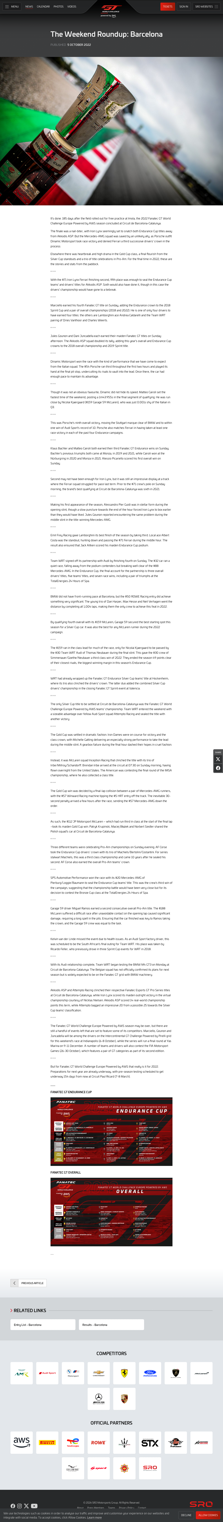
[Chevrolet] (99, 1373)
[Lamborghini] (176, 1373)
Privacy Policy (126, 1507)
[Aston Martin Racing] (21, 1373)
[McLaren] (201, 1373)
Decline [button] (186, 1515)
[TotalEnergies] (73, 1442)
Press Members (95, 1507)
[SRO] (150, 1468)
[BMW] (73, 1373)
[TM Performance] (176, 1442)
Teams (111, 1507)
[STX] (150, 1442)
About (80, 1507)
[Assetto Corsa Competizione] (201, 1442)
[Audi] (47, 1373)
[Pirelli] (47, 1442)
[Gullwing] (73, 1468)
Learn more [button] (94, 1517)
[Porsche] (124, 1399)
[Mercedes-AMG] (99, 1399)
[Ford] (150, 1373)
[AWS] (21, 1442)
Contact (142, 1507)
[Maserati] (124, 1442)
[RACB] (124, 1468)
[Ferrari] (124, 1373)
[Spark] (99, 1468)
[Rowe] (99, 1442)
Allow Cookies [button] (208, 1515)
